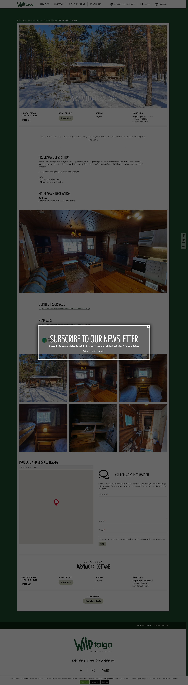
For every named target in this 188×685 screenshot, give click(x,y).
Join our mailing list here (94, 351)
